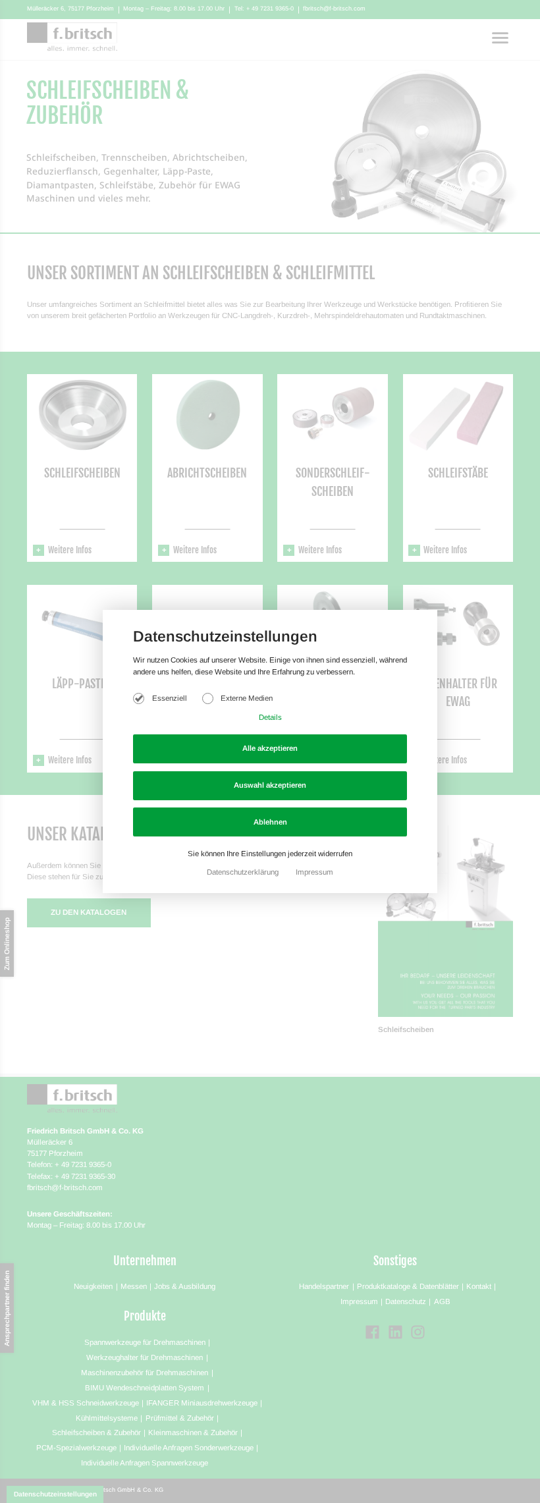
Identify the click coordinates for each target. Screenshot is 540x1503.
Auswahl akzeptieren (270, 785)
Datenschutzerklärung (244, 872)
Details (270, 717)
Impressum (314, 872)
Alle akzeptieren (270, 748)
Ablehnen (270, 822)
